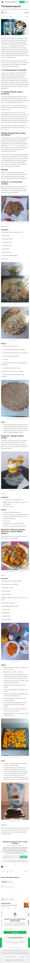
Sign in (27, 2)
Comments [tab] (4, 882)
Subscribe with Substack (16, 937)
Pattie (5, 11)
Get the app (22, 956)
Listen (27, 12)
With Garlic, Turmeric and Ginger (9, 905)
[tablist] (7, 881)
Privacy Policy (15, 943)
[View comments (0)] (7, 16)
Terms (18, 953)
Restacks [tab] (10, 882)
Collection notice (24, 953)
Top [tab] (3, 899)
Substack (8, 960)
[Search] (27, 899)
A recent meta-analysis (14, 146)
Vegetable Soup (5, 903)
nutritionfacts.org (5, 46)
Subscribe (22, 2)
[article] (15, 906)
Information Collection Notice (17, 942)
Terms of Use (21, 941)
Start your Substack (11, 956)
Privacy (14, 953)
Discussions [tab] (11, 899)
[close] (26, 913)
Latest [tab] (6, 899)
